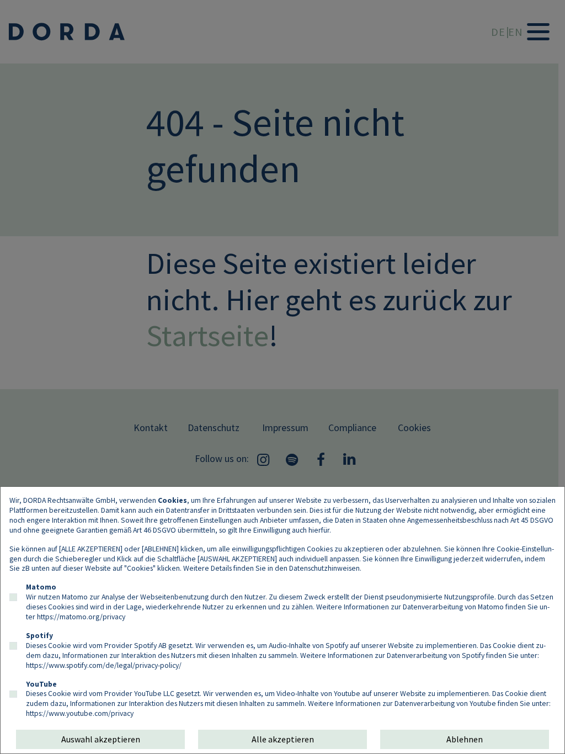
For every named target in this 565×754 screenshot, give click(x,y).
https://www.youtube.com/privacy (80, 713)
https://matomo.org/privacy (81, 617)
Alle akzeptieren (283, 739)
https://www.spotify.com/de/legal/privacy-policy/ (104, 665)
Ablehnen (464, 739)
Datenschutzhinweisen (324, 568)
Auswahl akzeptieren (100, 739)
